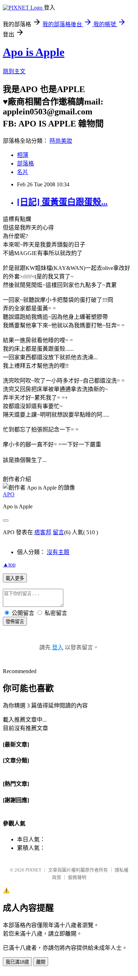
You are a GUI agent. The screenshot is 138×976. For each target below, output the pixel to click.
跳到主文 (14, 71)
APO (9, 494)
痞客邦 (42, 532)
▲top (9, 565)
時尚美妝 (61, 141)
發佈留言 (15, 621)
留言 (58, 532)
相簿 (22, 155)
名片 (22, 172)
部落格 (25, 163)
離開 (40, 962)
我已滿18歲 (17, 962)
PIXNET (33, 870)
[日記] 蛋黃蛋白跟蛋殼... (62, 202)
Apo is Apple (33, 52)
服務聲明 (77, 877)
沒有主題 (58, 552)
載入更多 (15, 578)
